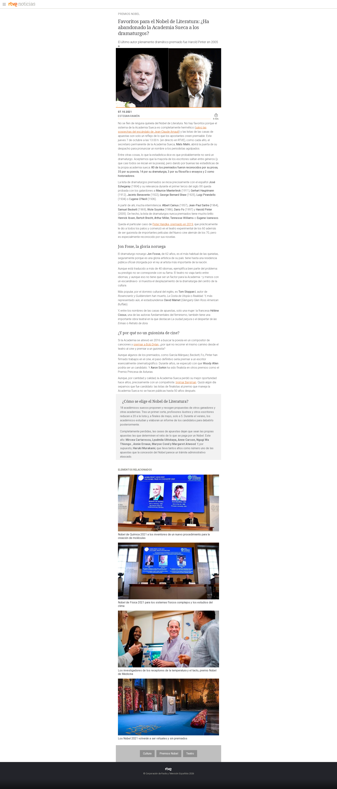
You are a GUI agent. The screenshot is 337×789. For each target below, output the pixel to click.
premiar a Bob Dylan (146, 344)
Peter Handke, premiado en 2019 (173, 224)
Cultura (147, 753)
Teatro (190, 753)
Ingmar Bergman (186, 382)
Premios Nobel (169, 753)
